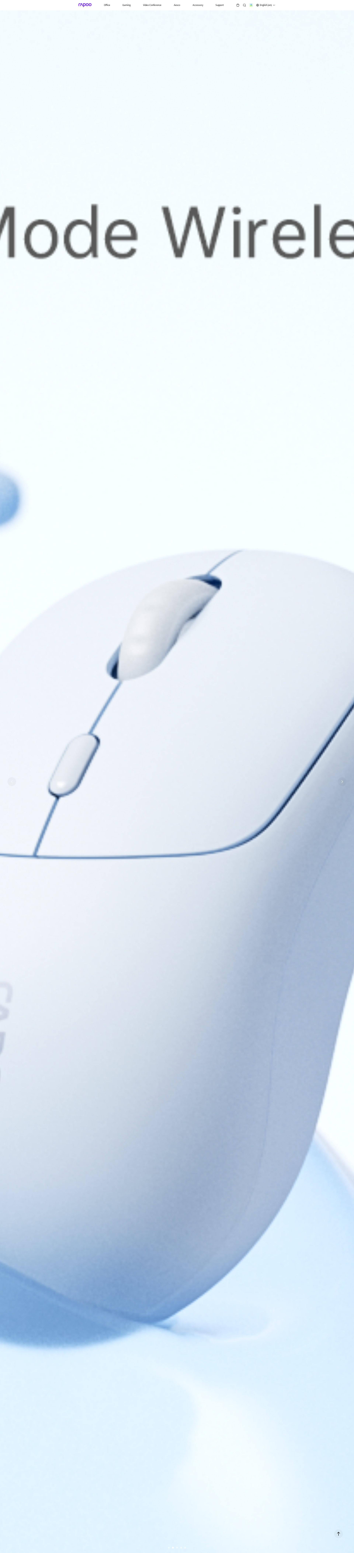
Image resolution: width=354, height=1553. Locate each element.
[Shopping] (238, 5)
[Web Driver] (251, 5)
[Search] (244, 5)
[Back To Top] (338, 1533)
